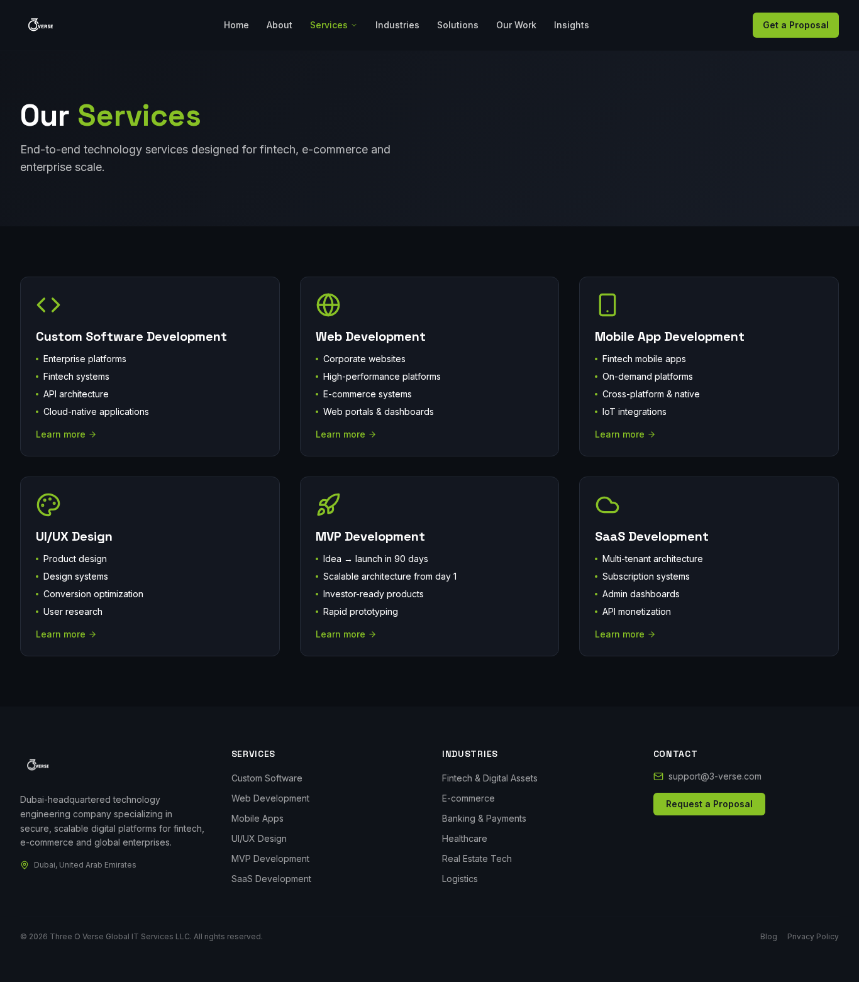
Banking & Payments (484, 818)
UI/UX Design (259, 838)
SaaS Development (271, 878)
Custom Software (266, 778)
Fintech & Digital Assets (490, 778)
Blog (768, 936)
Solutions (458, 24)
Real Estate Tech (477, 858)
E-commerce (468, 798)
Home (236, 24)
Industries (397, 24)
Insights (571, 24)
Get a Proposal (796, 24)
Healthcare (464, 838)
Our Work (516, 24)
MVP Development (270, 858)
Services (329, 24)
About (279, 24)
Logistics (460, 878)
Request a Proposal (709, 803)
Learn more (61, 434)
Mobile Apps (257, 818)
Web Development (270, 798)
